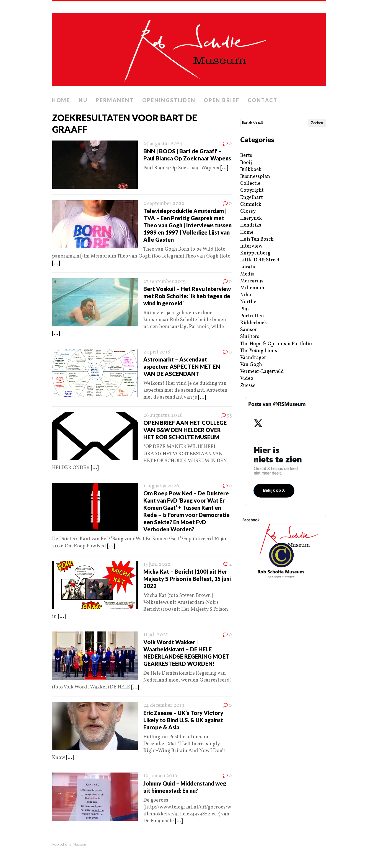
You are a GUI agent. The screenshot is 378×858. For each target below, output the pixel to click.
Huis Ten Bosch (257, 239)
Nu (83, 100)
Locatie (248, 267)
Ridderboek (253, 322)
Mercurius (251, 281)
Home (61, 100)
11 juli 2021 (155, 634)
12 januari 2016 (160, 776)
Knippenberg (255, 253)
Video (246, 378)
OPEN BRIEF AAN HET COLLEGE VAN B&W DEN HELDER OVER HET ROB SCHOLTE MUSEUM (185, 429)
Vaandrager (253, 357)
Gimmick (250, 204)
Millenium (252, 288)
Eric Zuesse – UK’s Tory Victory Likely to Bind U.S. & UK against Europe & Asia (183, 719)
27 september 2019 (164, 281)
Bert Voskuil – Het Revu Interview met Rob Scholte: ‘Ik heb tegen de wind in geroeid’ (187, 295)
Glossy (248, 211)
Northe (248, 301)
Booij (246, 162)
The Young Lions (258, 350)
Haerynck (251, 218)
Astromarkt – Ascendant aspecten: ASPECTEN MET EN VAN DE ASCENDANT (181, 366)
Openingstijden (169, 100)
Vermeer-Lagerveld (262, 371)
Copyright (252, 190)
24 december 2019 (163, 705)
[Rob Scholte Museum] (189, 47)
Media (247, 274)
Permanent (115, 100)
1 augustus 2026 (161, 486)
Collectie (250, 183)
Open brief (221, 100)
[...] (224, 168)
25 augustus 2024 (162, 144)
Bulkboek (251, 169)
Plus (245, 309)
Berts (246, 155)
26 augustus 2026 (163, 415)
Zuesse (247, 385)
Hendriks (250, 225)
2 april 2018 (156, 352)
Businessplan (255, 176)
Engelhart (251, 197)
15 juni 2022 (156, 564)
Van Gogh (251, 364)
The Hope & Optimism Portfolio (276, 343)
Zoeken (317, 123)
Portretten (252, 316)
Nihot (246, 295)
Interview (251, 246)
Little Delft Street (260, 260)
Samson (249, 329)
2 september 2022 (163, 203)
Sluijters (249, 336)
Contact (262, 100)
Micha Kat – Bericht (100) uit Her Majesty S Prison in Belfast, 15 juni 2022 (187, 578)
